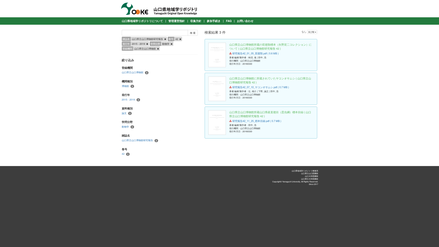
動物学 (127, 126)
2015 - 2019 (130, 99)
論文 (126, 113)
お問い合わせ (245, 21)
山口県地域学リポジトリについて (142, 21)
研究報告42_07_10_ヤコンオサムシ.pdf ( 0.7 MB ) (260, 87)
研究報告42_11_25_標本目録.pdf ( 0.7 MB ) (256, 121)
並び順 (311, 31)
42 (125, 154)
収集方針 (195, 21)
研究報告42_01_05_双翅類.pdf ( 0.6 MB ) (255, 53)
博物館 (127, 86)
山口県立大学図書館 (309, 178)
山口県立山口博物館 (134, 72)
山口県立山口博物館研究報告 (139, 140)
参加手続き (214, 21)
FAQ (229, 21)
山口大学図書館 (311, 176)
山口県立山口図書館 (309, 173)
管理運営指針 (176, 21)
